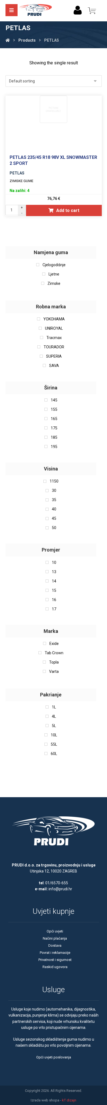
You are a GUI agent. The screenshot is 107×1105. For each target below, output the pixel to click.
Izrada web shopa (45, 1100)
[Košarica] (91, 10)
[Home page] (7, 40)
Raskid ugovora (55, 967)
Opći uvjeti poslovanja (53, 1057)
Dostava (54, 945)
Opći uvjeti (55, 931)
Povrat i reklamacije (55, 953)
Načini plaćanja (55, 938)
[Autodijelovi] (35, 10)
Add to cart (67, 210)
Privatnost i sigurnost (55, 960)
